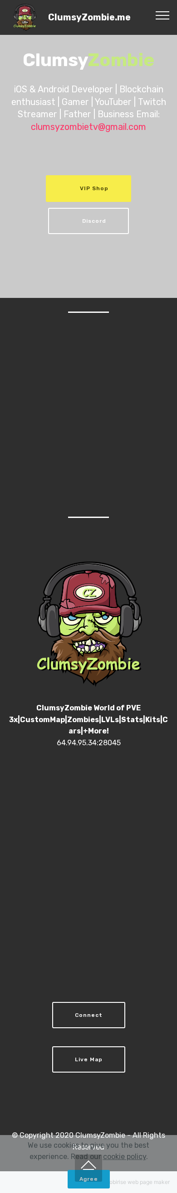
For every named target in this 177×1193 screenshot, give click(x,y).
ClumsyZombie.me (89, 17)
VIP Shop (94, 188)
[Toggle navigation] (163, 15)
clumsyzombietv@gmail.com (88, 127)
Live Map (89, 1059)
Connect (89, 1015)
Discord (94, 221)
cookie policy (124, 1156)
